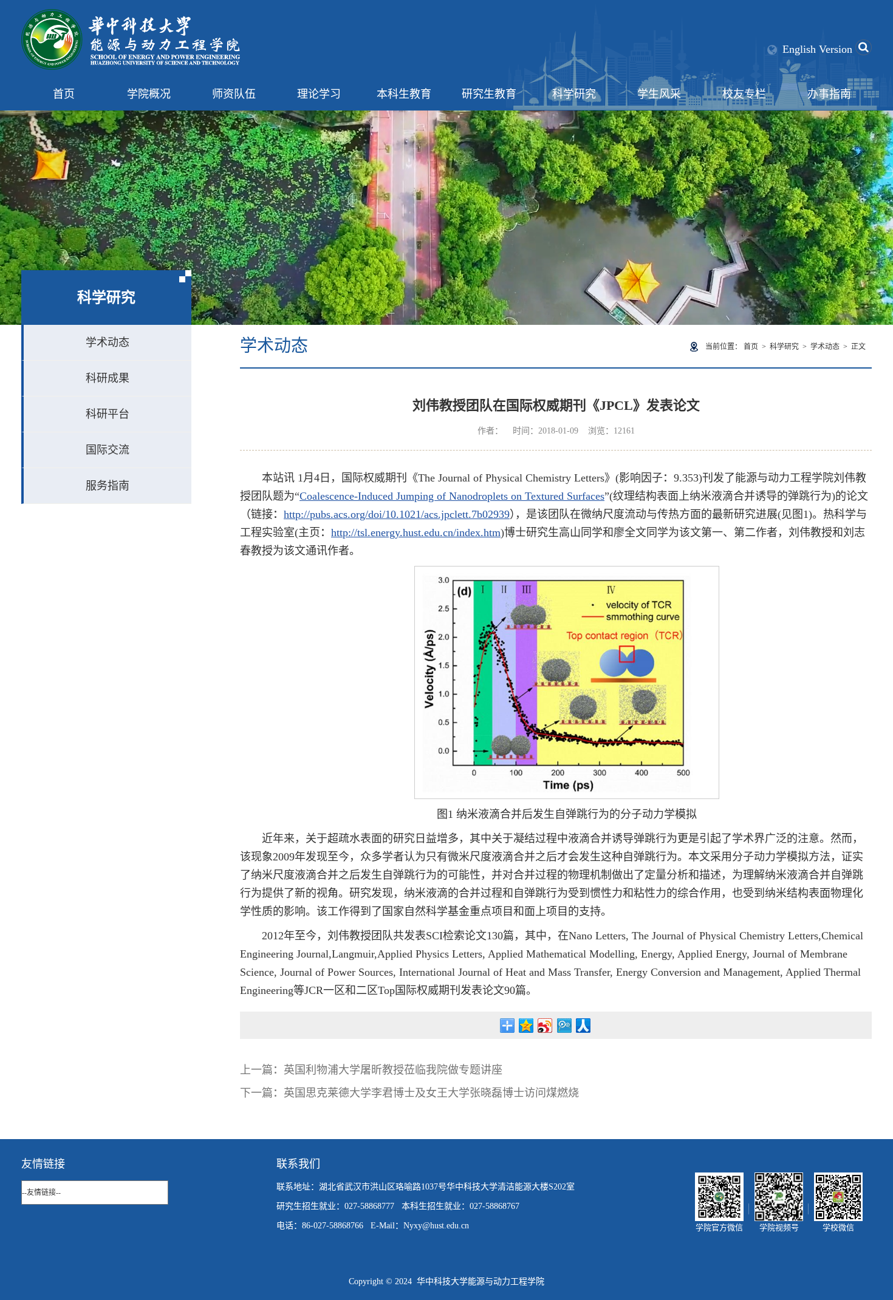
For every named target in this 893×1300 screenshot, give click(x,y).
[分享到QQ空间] (526, 1025)
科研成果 (107, 378)
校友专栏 (744, 94)
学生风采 (659, 94)
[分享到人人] (582, 1025)
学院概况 (149, 94)
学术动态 (107, 342)
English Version (817, 49)
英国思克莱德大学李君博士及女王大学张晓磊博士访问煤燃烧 (431, 1093)
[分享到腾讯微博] (564, 1025)
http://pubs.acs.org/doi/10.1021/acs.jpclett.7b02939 (397, 514)
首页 (64, 94)
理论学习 (319, 94)
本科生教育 (404, 94)
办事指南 (829, 94)
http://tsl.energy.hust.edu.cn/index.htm (416, 532)
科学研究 (574, 94)
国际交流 (107, 450)
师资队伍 (234, 94)
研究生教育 (489, 94)
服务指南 (107, 486)
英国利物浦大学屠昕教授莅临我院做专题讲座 (393, 1070)
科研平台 (107, 414)
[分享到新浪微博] (545, 1025)
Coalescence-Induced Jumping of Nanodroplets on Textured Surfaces (451, 496)
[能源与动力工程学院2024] (130, 15)
